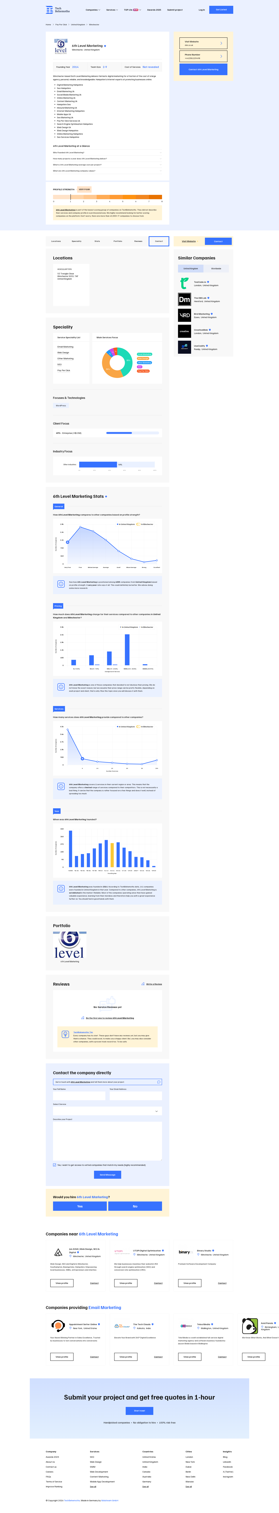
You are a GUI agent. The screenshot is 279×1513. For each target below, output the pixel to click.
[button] (234, 1339)
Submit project (175, 9)
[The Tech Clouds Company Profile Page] (122, 1326)
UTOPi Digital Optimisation (148, 1250)
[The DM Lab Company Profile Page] (184, 299)
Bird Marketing (203, 313)
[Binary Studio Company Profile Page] (186, 1252)
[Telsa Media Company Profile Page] (186, 1326)
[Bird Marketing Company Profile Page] (184, 315)
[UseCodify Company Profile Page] (184, 347)
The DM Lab (201, 297)
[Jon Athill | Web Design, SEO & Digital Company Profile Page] (58, 1252)
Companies (92, 9)
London (197, 285)
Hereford (198, 301)
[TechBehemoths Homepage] (58, 10)
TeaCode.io (201, 281)
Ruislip (197, 349)
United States (90, 1328)
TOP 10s (131, 9)
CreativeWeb (202, 329)
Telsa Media (205, 1324)
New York (77, 1328)
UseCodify (201, 345)
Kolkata (141, 1328)
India (148, 1328)
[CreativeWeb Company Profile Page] (184, 331)
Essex (197, 317)
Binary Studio (205, 1250)
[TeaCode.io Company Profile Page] (184, 283)
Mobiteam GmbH (109, 1500)
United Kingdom (92, 49)
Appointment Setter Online (84, 1324)
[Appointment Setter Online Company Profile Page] (58, 1326)
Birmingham (271, 1327)
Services (110, 9)
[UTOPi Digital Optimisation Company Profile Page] (122, 1252)
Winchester (77, 49)
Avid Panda (268, 1323)
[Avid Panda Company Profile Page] (250, 1326)
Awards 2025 (154, 9)
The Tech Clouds (143, 1324)
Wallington (206, 1328)
